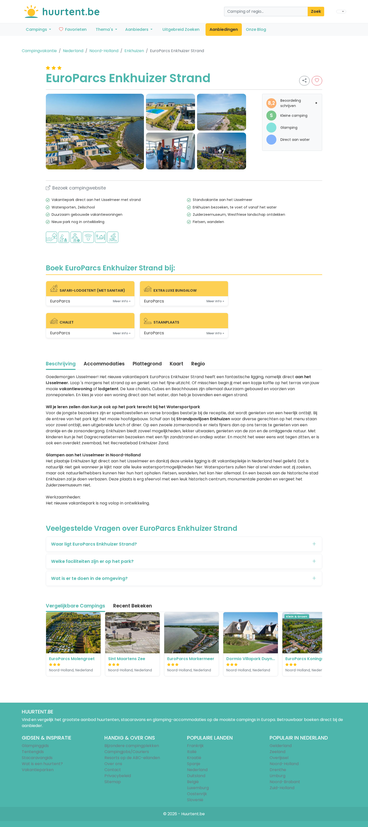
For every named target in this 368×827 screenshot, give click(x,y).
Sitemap (112, 782)
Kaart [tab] (176, 363)
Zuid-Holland (282, 788)
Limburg (277, 776)
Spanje (193, 764)
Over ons (113, 764)
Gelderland (281, 746)
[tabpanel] (184, 440)
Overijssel (279, 758)
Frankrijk (195, 746)
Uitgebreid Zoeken (181, 29)
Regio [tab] (198, 363)
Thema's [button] (105, 29)
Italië (192, 752)
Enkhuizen (134, 51)
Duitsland (196, 776)
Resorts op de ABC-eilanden (132, 758)
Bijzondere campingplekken (131, 746)
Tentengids (33, 752)
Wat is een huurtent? (42, 764)
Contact (112, 770)
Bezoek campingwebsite (79, 188)
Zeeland (277, 752)
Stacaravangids (37, 758)
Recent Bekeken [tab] (132, 605)
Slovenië (195, 800)
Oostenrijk (197, 794)
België (193, 782)
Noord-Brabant (285, 782)
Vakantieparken (38, 770)
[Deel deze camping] (304, 80)
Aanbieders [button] (137, 29)
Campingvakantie (39, 51)
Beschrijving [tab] (61, 363)
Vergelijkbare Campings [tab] (75, 605)
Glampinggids (35, 746)
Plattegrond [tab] (147, 363)
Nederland (73, 51)
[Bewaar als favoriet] (317, 80)
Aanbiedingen (224, 29)
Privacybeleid (117, 776)
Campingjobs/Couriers (126, 752)
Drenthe (278, 770)
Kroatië (194, 758)
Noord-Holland (103, 51)
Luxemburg (198, 788)
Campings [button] (37, 29)
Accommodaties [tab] (104, 363)
